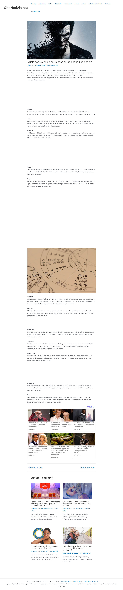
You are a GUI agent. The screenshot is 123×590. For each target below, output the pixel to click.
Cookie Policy (76, 581)
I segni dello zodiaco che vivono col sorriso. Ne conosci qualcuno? (77, 548)
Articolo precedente (35, 467)
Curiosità (58, 4)
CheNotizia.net (16, 8)
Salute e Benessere (95, 4)
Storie (84, 4)
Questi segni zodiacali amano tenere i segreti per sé (44, 547)
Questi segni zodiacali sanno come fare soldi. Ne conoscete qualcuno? (77, 504)
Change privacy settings (90, 581)
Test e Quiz (68, 4)
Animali (107, 4)
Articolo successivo (87, 467)
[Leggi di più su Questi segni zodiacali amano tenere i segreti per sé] (45, 535)
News (77, 4)
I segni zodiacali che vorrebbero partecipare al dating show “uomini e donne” (45, 504)
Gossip (33, 4)
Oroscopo (42, 4)
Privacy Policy (65, 581)
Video (50, 4)
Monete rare (35, 11)
